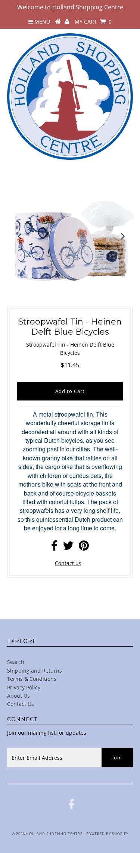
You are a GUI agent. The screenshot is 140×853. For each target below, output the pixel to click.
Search (15, 661)
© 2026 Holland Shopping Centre (47, 833)
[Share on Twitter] (68, 547)
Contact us (68, 563)
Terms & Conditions (31, 678)
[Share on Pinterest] (84, 547)
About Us (18, 695)
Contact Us (20, 703)
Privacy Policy (23, 687)
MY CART (93, 21)
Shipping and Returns (34, 670)
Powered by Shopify (107, 833)
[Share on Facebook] (54, 547)
